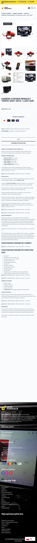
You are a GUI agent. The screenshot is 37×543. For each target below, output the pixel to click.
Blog (2, 499)
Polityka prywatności (6, 492)
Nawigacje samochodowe (7, 520)
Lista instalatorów (5, 502)
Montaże (3, 501)
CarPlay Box (4, 525)
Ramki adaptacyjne (6, 532)
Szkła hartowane (5, 530)
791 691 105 (22, 1)
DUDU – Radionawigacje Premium (9, 522)
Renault (23, 131)
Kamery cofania (14, 131)
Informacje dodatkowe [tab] (18, 143)
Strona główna (4, 487)
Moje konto (4, 490)
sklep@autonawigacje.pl (8, 1)
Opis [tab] (18, 139)
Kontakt (3, 506)
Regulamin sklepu (5, 497)
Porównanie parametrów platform (9, 504)
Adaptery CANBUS (5, 529)
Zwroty (3, 495)
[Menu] (35, 8)
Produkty (3, 489)
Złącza (3, 527)
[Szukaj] (32, 8)
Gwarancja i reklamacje (7, 494)
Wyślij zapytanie (5, 508)
